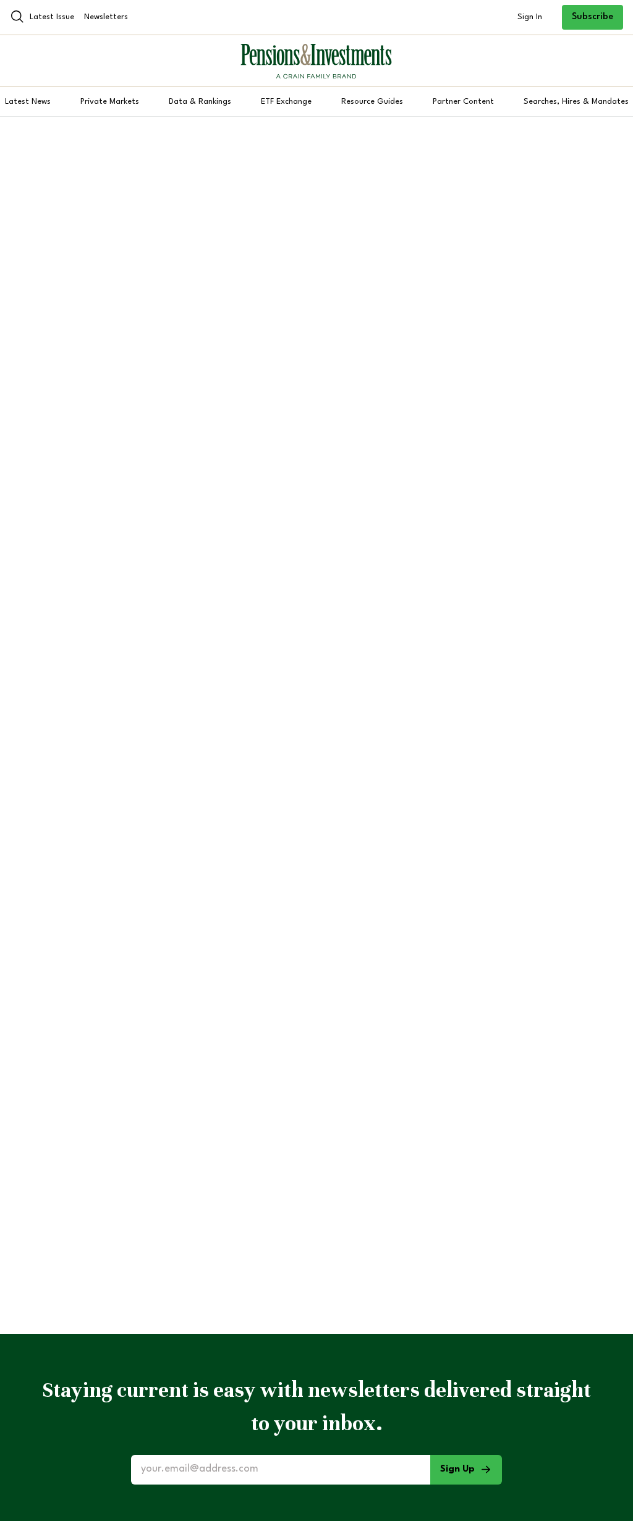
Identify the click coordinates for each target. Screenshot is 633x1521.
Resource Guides (372, 102)
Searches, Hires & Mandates (576, 102)
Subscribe (592, 17)
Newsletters (106, 17)
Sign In (529, 17)
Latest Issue (52, 17)
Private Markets (109, 102)
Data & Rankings (200, 102)
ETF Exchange (286, 102)
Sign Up (457, 1469)
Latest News (28, 102)
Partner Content (463, 102)
